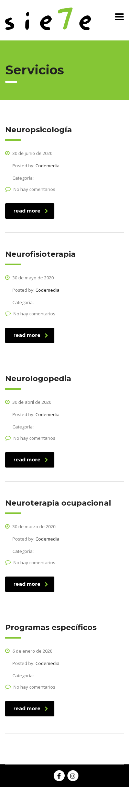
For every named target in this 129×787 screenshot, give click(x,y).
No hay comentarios (34, 189)
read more (27, 211)
